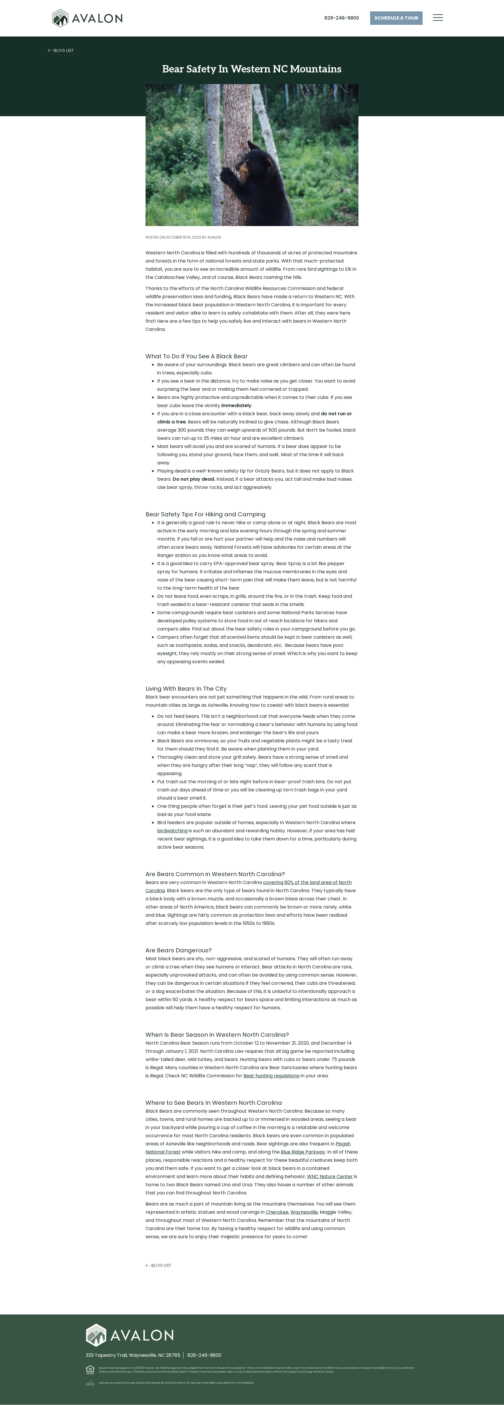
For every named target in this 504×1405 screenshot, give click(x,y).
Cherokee (277, 1212)
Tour (396, 18)
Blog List (64, 50)
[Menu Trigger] (438, 18)
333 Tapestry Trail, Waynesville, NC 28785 (133, 1355)
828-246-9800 (341, 18)
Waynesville (304, 1212)
